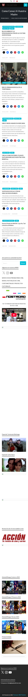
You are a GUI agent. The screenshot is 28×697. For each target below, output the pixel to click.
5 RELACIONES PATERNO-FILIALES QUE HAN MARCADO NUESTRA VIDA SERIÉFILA (13, 157)
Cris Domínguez (13, 145)
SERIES (12, 28)
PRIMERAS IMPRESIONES (8, 82)
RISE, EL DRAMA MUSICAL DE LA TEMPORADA (12, 88)
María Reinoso (13, 111)
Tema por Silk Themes (19, 695)
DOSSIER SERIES (19, 26)
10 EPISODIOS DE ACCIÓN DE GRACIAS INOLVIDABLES (11, 192)
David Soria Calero (12, 246)
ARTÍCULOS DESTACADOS (8, 26)
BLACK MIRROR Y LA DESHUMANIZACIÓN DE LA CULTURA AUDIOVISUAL (13, 33)
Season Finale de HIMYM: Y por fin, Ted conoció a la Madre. (14, 224)
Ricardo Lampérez (13, 181)
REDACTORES (6, 28)
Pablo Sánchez (12, 57)
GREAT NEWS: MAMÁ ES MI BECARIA (13, 123)
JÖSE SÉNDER (14, 213)
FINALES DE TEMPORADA (8, 220)
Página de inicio (5, 18)
